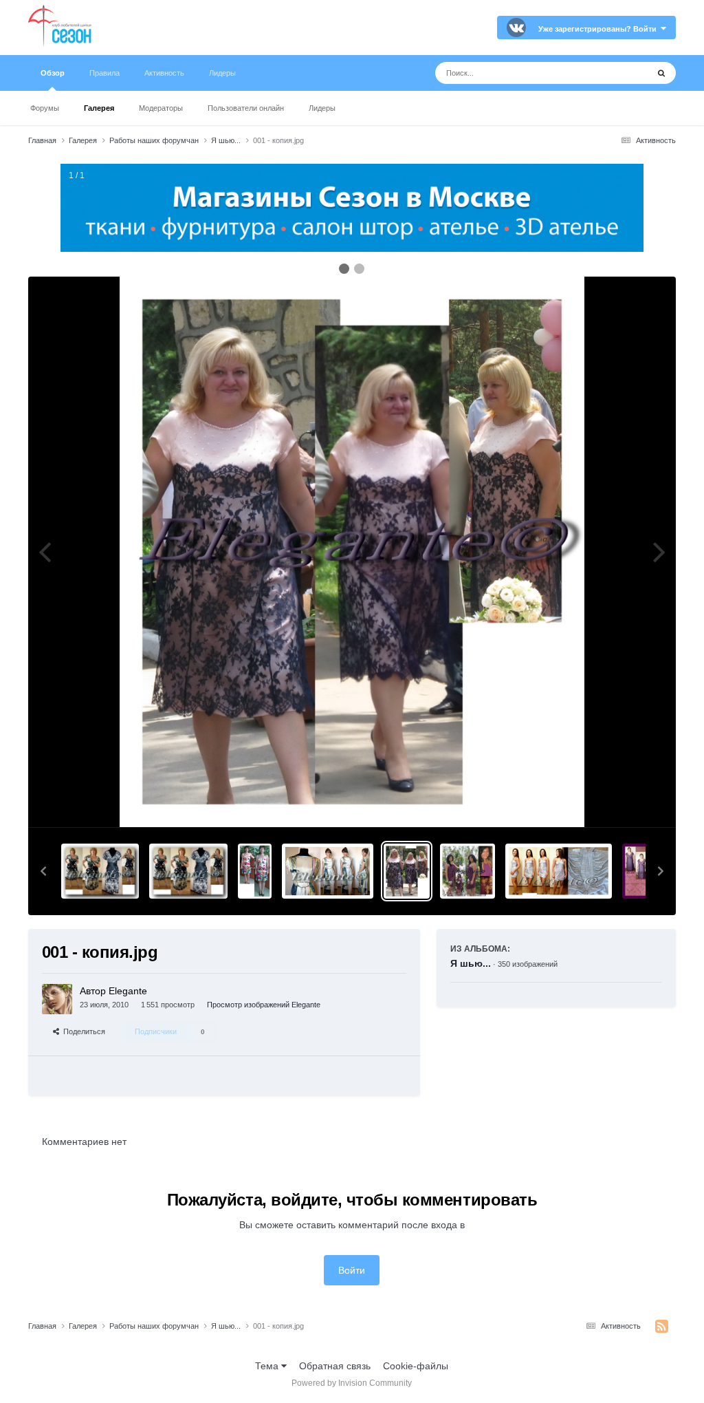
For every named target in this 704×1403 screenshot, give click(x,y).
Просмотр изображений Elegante (263, 1004)
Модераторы (161, 108)
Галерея (99, 108)
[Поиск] (661, 73)
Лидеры (322, 108)
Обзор (53, 73)
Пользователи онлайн (246, 108)
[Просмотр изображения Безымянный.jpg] (642, 871)
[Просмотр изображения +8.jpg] (100, 871)
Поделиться (82, 1031)
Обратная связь (335, 1365)
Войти (351, 1270)
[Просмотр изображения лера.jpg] (558, 871)
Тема (268, 1365)
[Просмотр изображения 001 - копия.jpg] (407, 871)
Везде (616, 73)
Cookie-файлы (415, 1365)
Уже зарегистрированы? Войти (599, 29)
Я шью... (470, 963)
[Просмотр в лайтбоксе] (352, 552)
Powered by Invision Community (352, 1383)
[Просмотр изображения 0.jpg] (254, 871)
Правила (104, 73)
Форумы (44, 108)
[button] (43, 871)
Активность (164, 73)
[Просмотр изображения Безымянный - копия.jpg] (327, 871)
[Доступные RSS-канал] (662, 1326)
